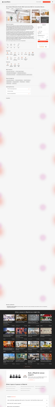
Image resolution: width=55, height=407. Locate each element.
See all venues (27, 366)
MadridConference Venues (11, 386)
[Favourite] (13, 315)
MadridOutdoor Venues (39, 388)
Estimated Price (41, 35)
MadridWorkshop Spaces (10, 388)
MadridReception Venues (25, 390)
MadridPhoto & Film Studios (40, 386)
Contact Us (31, 379)
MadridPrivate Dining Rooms (26, 388)
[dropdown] (52, 1)
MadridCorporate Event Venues (12, 390)
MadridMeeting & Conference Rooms (27, 386)
